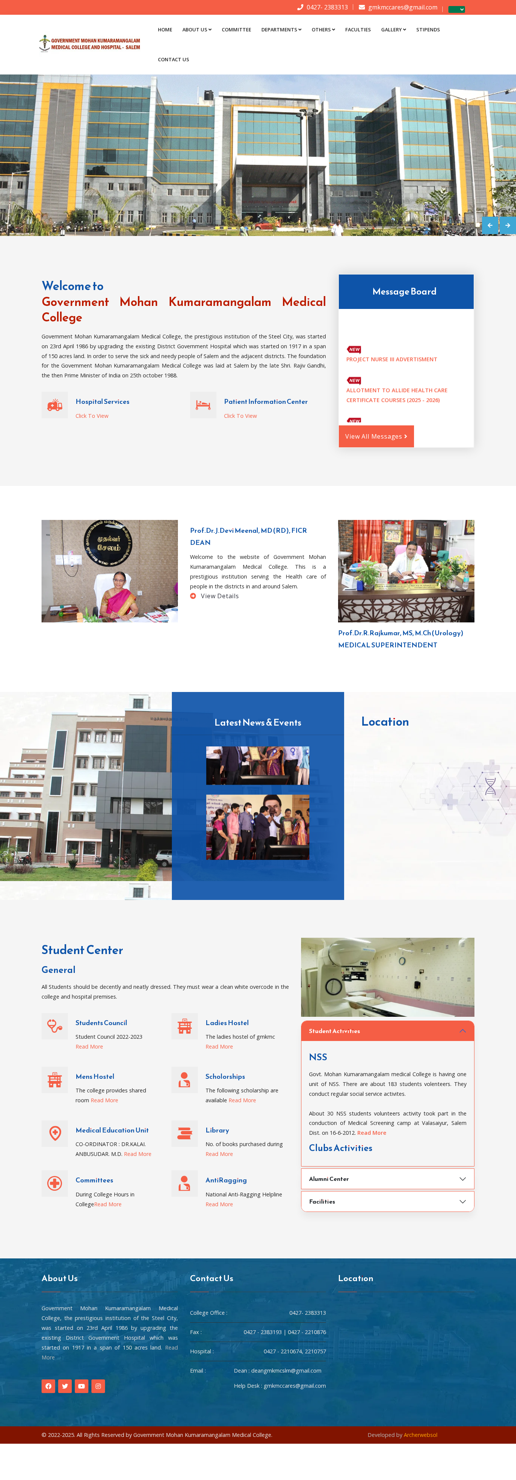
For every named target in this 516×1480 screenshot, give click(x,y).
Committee (236, 29)
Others (321, 29)
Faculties (358, 29)
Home (165, 29)
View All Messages (374, 436)
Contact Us (173, 59)
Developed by (402, 1434)
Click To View (92, 415)
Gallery (391, 29)
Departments (279, 29)
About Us (194, 29)
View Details (219, 596)
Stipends (428, 29)
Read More (89, 1046)
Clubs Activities (340, 1148)
